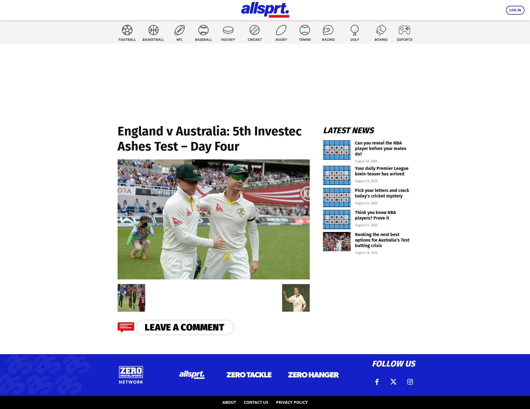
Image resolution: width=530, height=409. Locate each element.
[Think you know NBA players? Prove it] (337, 219)
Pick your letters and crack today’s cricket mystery (382, 193)
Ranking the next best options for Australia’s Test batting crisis (382, 240)
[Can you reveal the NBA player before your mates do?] (337, 150)
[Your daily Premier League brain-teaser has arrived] (337, 175)
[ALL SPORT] (265, 9)
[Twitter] (393, 382)
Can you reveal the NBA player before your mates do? (380, 148)
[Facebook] (377, 382)
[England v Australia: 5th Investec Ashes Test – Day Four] (214, 277)
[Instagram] (410, 382)
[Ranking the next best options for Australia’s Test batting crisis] (337, 241)
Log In (515, 10)
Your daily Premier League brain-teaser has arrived (382, 171)
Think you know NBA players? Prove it (375, 215)
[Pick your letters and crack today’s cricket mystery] (337, 197)
